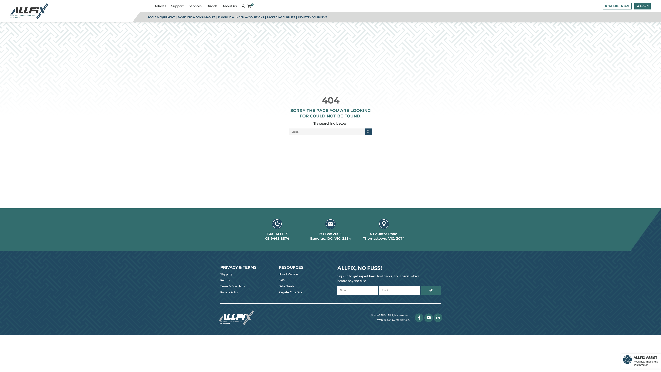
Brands (212, 6)
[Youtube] (428, 317)
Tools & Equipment (161, 17)
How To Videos (288, 274)
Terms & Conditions (232, 286)
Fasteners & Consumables (196, 17)
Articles (160, 6)
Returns (225, 280)
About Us (230, 6)
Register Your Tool (291, 292)
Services (195, 6)
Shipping (226, 274)
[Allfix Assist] (627, 359)
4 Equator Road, (384, 234)
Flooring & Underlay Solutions (241, 17)
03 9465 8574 (277, 238)
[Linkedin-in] (438, 317)
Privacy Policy (229, 292)
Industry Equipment (312, 17)
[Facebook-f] (419, 317)
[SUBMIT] (431, 290)
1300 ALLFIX (277, 234)
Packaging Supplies (281, 17)
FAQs (282, 280)
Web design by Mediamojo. (393, 320)
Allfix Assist (645, 357)
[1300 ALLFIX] (277, 224)
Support (177, 6)
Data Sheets (286, 286)
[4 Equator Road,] (384, 224)
